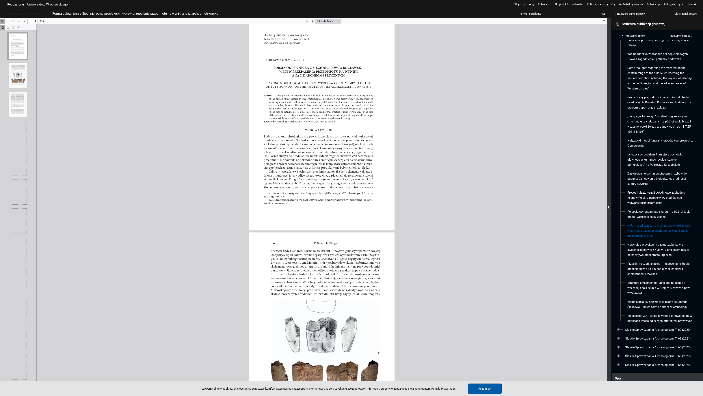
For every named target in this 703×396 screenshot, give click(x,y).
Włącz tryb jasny (524, 4)
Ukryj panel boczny (685, 13)
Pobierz (542, 4)
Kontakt (692, 4)
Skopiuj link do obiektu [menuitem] (569, 4)
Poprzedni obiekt (635, 35)
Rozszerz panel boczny (631, 13)
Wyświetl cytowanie (631, 4)
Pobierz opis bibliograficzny (663, 4)
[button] (657, 24)
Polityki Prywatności (443, 388)
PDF (603, 13)
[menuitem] (660, 40)
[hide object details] (609, 207)
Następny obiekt (680, 35)
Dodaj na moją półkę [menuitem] (602, 4)
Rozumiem (484, 388)
